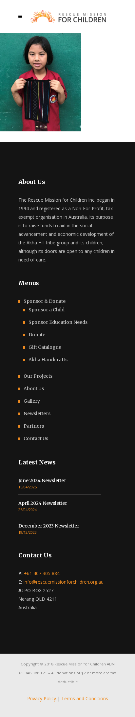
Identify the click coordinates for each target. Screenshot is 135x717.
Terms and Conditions (84, 698)
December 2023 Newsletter (48, 526)
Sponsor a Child (47, 310)
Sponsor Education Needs (58, 322)
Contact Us (36, 438)
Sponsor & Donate (45, 301)
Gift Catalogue (45, 347)
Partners (34, 426)
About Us (34, 389)
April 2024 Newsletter (42, 503)
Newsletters (37, 413)
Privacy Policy (41, 698)
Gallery (32, 401)
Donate (37, 335)
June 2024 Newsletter (42, 480)
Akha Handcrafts (48, 360)
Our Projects (38, 376)
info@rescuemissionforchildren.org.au (64, 582)
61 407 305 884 (42, 573)
